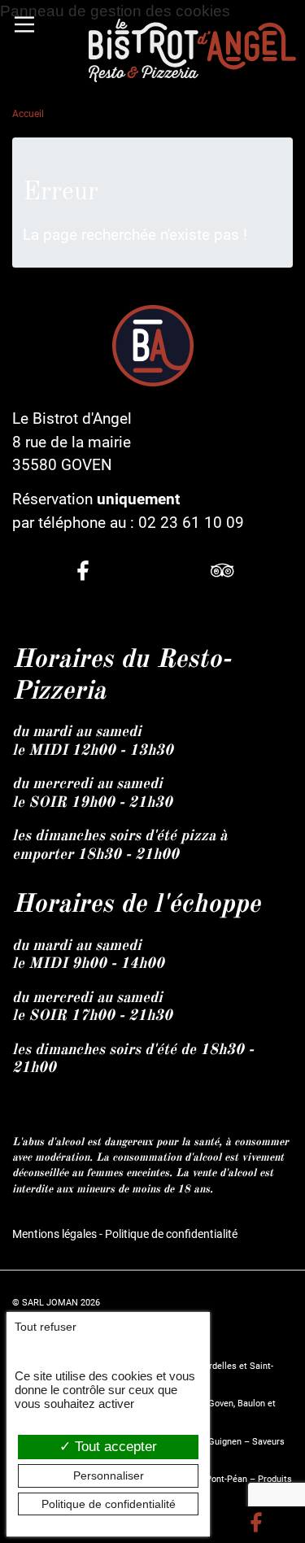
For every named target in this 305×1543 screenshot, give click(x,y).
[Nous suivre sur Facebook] (82, 573)
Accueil (28, 114)
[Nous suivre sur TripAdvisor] (222, 573)
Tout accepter (114, 1446)
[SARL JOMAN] (192, 50)
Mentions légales (54, 1234)
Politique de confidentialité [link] (108, 1503)
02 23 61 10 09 (191, 522)
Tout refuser (45, 1326)
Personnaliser (108, 1475)
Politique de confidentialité (171, 1234)
